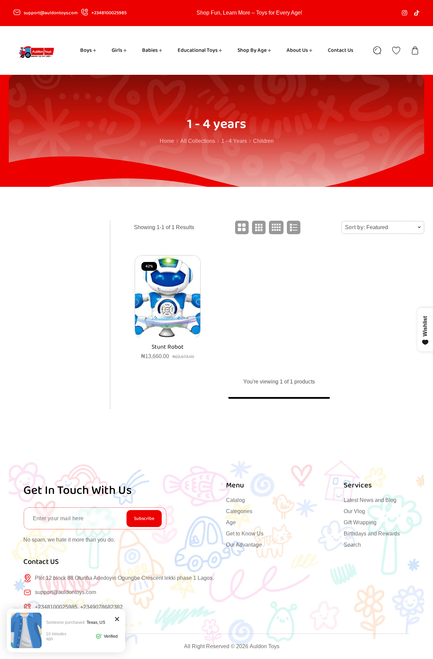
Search (352, 545)
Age (231, 522)
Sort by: (355, 227)
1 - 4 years (234, 141)
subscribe (144, 518)
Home (167, 141)
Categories (239, 511)
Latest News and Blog (370, 500)
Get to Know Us (245, 533)
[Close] (117, 619)
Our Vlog (354, 511)
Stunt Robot (168, 347)
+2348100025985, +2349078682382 (79, 607)
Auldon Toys (264, 646)
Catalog (235, 500)
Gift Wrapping (360, 522)
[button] (415, 50)
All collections (197, 141)
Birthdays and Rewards (372, 533)
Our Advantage (244, 545)
